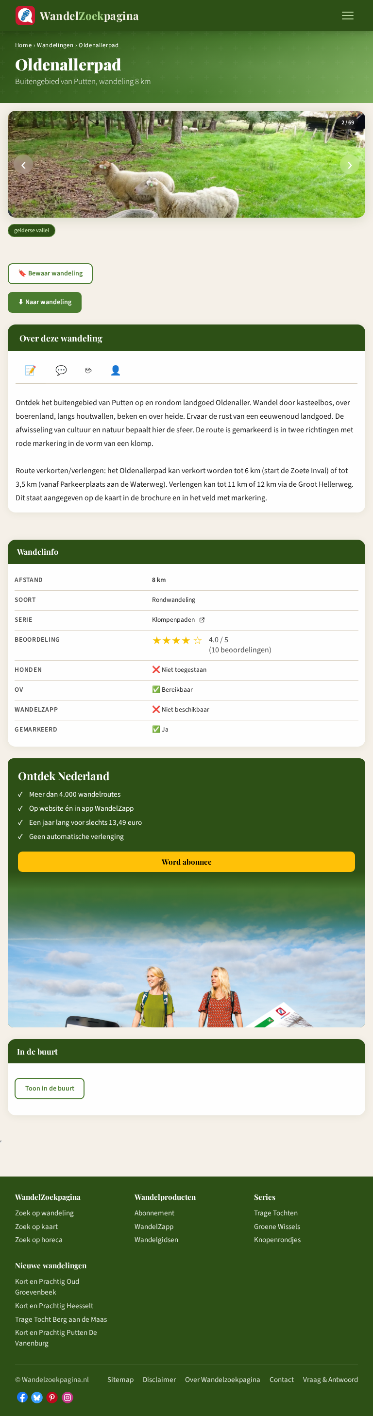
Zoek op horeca (39, 1239)
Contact (282, 1379)
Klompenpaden (173, 619)
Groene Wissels (277, 1226)
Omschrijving (31, 371)
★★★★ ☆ (177, 640)
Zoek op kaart (36, 1226)
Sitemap (120, 1379)
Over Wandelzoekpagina (222, 1379)
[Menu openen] (347, 15)
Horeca (88, 371)
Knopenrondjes (277, 1239)
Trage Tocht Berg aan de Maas (61, 1319)
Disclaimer (159, 1379)
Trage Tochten (276, 1213)
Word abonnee (187, 862)
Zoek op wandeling (44, 1213)
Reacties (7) (61, 371)
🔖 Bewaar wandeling (50, 273)
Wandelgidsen (156, 1239)
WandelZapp (154, 1226)
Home (23, 45)
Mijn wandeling (116, 371)
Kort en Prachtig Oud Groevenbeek (47, 1286)
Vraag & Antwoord (330, 1379)
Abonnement (154, 1213)
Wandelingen (55, 45)
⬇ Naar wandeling (44, 302)
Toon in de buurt (49, 1088)
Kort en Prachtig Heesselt (54, 1305)
